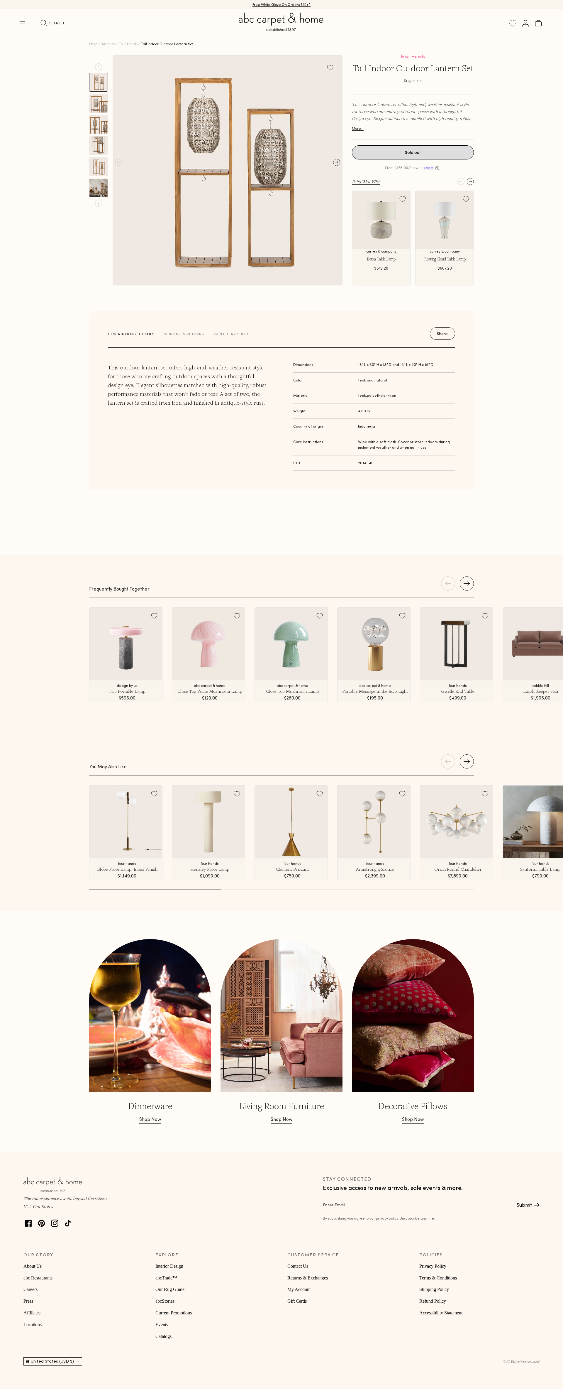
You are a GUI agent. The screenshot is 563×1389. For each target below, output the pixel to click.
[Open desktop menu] (22, 23)
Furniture (108, 44)
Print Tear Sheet (231, 334)
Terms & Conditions (438, 1277)
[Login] (525, 23)
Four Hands (128, 44)
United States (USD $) (52, 1361)
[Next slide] (98, 203)
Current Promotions (173, 1312)
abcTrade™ (166, 1277)
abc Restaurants (37, 1277)
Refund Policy (432, 1301)
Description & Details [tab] (131, 334)
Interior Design (169, 1266)
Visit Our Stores (38, 1206)
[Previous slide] (98, 66)
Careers (30, 1289)
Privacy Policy (432, 1266)
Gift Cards (297, 1301)
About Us (32, 1266)
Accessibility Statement (440, 1312)
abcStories (164, 1301)
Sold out (413, 152)
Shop (93, 44)
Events (161, 1324)
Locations (32, 1324)
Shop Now (150, 1119)
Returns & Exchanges (307, 1277)
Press (28, 1301)
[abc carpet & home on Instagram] (54, 1222)
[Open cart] (538, 23)
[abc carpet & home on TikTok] (68, 1222)
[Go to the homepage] (281, 29)
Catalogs (163, 1336)
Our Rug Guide (169, 1289)
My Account (299, 1289)
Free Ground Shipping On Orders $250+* (281, 4)
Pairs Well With (366, 181)
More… (358, 128)
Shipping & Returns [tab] (184, 334)
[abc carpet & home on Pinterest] (41, 1222)
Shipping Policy (434, 1289)
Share (442, 333)
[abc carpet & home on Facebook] (28, 1222)
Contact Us (297, 1266)
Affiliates (31, 1312)
